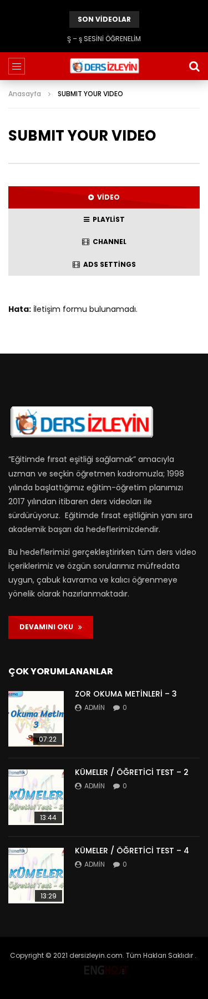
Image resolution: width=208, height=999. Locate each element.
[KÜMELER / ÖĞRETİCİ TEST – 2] (36, 797)
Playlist (107, 219)
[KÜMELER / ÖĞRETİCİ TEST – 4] (36, 875)
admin (94, 707)
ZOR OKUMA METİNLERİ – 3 (126, 693)
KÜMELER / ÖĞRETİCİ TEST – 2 (132, 772)
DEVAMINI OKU (48, 627)
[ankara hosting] (106, 967)
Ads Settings (108, 264)
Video (107, 197)
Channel (107, 241)
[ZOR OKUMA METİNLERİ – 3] (36, 719)
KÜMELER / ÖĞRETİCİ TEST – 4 (132, 850)
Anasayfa (24, 93)
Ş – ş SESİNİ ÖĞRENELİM (104, 38)
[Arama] (194, 66)
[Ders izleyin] (104, 66)
